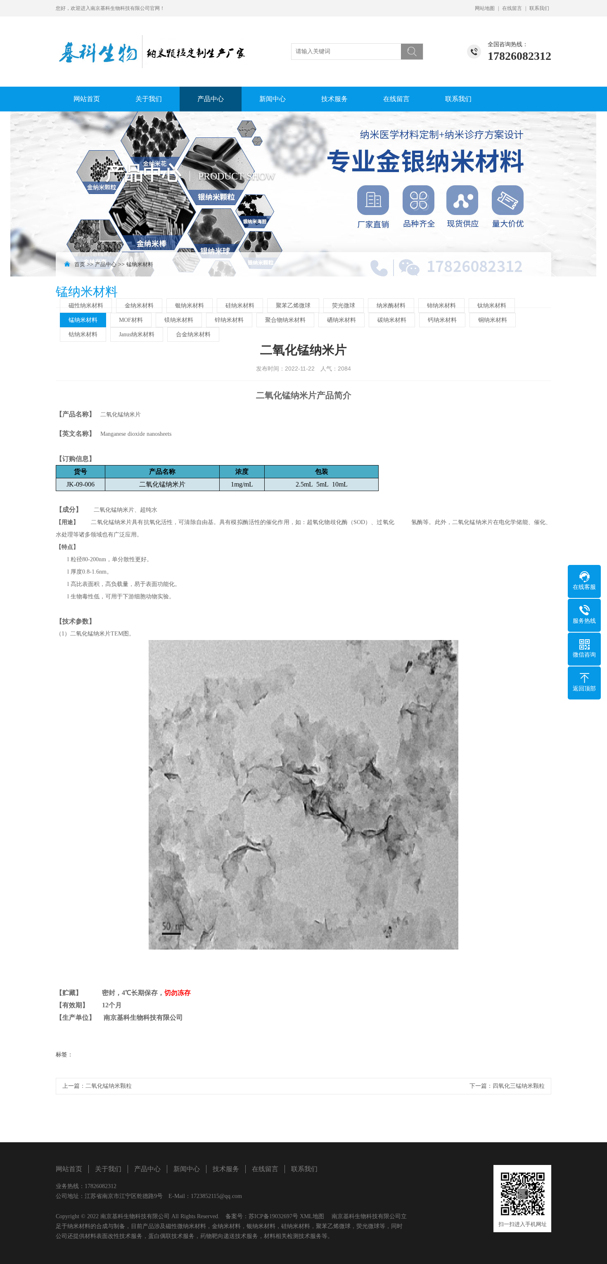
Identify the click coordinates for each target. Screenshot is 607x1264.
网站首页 (87, 98)
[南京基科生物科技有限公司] (153, 42)
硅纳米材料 (239, 305)
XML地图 (312, 1216)
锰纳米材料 (139, 264)
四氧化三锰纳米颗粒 (519, 1086)
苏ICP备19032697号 (273, 1216)
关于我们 (148, 98)
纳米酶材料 (391, 305)
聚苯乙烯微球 (293, 305)
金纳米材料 (139, 305)
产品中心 (210, 98)
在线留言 (512, 8)
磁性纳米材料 (86, 305)
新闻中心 (272, 98)
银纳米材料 (189, 305)
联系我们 (539, 8)
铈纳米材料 (441, 305)
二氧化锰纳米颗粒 (108, 1086)
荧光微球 (343, 305)
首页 (79, 264)
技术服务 (334, 98)
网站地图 (485, 8)
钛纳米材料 (491, 305)
